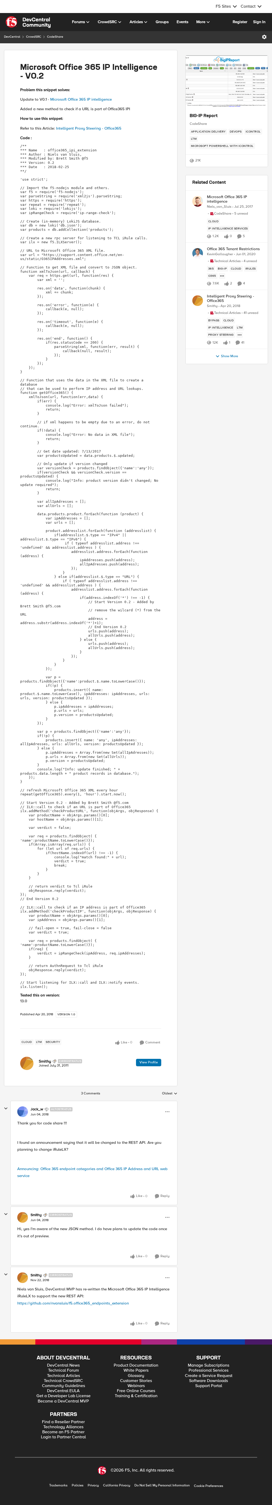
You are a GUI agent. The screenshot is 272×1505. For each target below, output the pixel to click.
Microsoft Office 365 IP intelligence (81, 99)
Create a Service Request (208, 1375)
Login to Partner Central (63, 1437)
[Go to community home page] (28, 22)
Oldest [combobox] (169, 1094)
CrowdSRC (33, 37)
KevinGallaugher (220, 254)
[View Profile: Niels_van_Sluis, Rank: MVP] (197, 201)
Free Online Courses (136, 1390)
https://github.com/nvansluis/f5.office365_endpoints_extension (73, 1303)
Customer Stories (136, 1380)
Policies (77, 1485)
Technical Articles (63, 1375)
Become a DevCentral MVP (63, 1401)
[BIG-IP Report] (227, 82)
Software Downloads (208, 1380)
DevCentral (12, 37)
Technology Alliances (63, 1427)
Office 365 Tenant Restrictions (233, 249)
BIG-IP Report (204, 116)
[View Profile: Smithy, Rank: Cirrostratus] (26, 1063)
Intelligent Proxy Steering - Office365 (88, 128)
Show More (229, 356)
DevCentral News (63, 1365)
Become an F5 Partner (63, 1432)
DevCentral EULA (63, 1390)
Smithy (45, 1061)
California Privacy (116, 1485)
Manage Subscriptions (208, 1365)
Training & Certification (136, 1396)
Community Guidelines (63, 1385)
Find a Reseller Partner (63, 1422)
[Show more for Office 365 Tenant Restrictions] (222, 276)
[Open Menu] (264, 37)
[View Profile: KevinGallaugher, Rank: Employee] (197, 253)
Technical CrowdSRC (63, 1380)
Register (240, 21)
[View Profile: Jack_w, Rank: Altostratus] (22, 1111)
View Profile (148, 1062)
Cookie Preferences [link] (208, 1486)
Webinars (136, 1385)
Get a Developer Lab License (63, 1396)
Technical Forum (63, 1370)
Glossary (136, 1375)
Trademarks (58, 1485)
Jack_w (37, 1109)
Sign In (259, 21)
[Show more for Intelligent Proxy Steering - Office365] (239, 335)
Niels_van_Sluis (219, 207)
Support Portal (208, 1385)
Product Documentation (136, 1365)
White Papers (136, 1370)
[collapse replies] (6, 1108)
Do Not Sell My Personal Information (162, 1485)
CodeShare (55, 37)
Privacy (93, 1485)
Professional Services (208, 1370)
